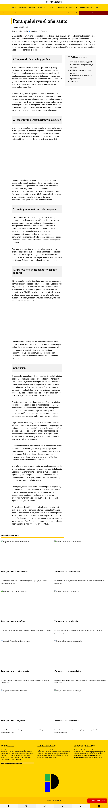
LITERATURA (61, 8)
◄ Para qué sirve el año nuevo (11, 13)
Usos (16, 27)
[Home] (99, 807)
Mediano (34, 31)
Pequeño (24, 31)
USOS (96, 7)
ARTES (51, 8)
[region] (80, 104)
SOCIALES (41, 8)
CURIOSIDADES (85, 8)
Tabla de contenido (79, 57)
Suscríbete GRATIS (98, 800)
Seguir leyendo (16, 759)
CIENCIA (32, 8)
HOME (14, 7)
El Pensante (54, 2)
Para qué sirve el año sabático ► (67, 13)
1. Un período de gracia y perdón (81, 62)
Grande (44, 31)
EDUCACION (73, 8)
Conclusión (74, 81)
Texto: (14, 31)
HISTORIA (22, 8)
